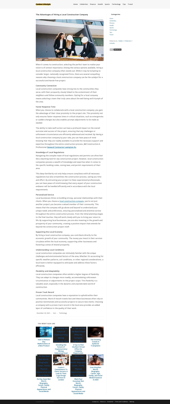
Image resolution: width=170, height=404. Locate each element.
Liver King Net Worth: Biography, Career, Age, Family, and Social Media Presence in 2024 (95, 373)
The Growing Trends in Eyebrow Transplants (96, 343)
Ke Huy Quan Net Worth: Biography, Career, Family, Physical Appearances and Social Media (44, 385)
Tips (111, 32)
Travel (111, 34)
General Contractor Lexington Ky (61, 147)
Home (111, 18)
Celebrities (113, 21)
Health (112, 25)
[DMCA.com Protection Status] (115, 49)
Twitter (121, 41)
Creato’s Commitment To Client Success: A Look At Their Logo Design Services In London (61, 373)
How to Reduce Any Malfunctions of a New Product (44, 343)
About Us (103, 402)
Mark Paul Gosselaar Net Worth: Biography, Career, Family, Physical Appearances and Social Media (78, 386)
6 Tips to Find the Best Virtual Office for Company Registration (78, 349)
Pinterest (128, 41)
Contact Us (95, 402)
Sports (112, 28)
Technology (63, 313)
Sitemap (132, 402)
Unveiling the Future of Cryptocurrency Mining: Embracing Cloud (61, 349)
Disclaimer (110, 402)
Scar (54, 313)
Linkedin (112, 43)
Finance (112, 23)
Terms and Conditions (121, 402)
